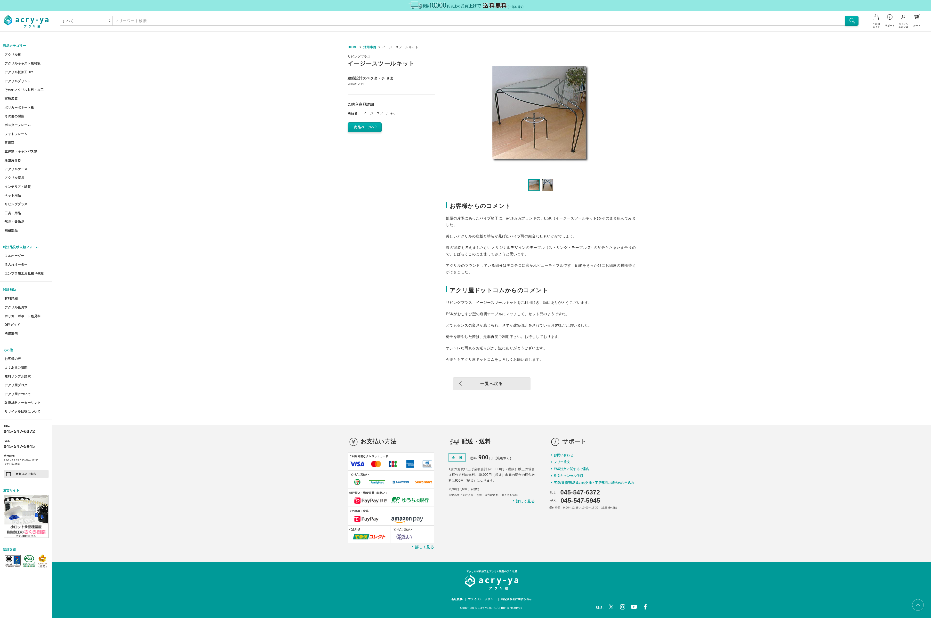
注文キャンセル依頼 (568, 475)
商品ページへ (364, 127)
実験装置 (11, 98)
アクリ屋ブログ (16, 385)
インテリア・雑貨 (18, 186)
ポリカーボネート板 (19, 107)
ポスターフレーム (18, 125)
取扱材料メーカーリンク (22, 403)
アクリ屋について (18, 394)
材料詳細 (11, 298)
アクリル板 (13, 54)
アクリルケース (16, 169)
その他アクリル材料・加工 (24, 90)
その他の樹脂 (14, 116)
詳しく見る (424, 547)
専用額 (9, 142)
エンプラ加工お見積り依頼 (24, 273)
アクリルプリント (18, 81)
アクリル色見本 (16, 307)
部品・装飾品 (14, 222)
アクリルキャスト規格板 (22, 63)
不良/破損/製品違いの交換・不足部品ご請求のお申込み (594, 483)
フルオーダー (14, 256)
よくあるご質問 (16, 367)
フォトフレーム (16, 134)
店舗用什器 (13, 160)
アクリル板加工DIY (19, 72)
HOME (353, 47)
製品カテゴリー (14, 45)
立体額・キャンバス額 (21, 151)
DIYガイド (12, 325)
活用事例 (11, 334)
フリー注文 (562, 462)
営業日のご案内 (26, 473)
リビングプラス (16, 204)
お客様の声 (13, 358)
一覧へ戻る (491, 383)
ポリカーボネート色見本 (22, 316)
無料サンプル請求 (18, 376)
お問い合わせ (563, 455)
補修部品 (11, 230)
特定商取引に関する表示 (516, 599)
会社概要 (457, 599)
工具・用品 (13, 213)
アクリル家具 (14, 178)
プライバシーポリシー (482, 599)
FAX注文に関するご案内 (571, 469)
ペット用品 (13, 195)
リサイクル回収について (22, 411)
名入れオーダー (16, 264)
